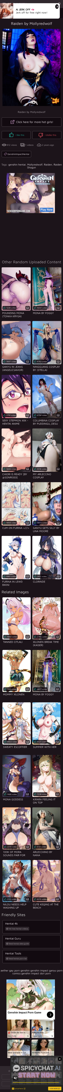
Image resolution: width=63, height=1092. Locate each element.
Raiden (48, 164)
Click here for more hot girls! (34, 122)
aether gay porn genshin (15, 970)
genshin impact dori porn (36, 973)
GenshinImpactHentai (18, 154)
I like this (19, 135)
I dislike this (50, 135)
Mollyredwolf (34, 164)
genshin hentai (17, 164)
